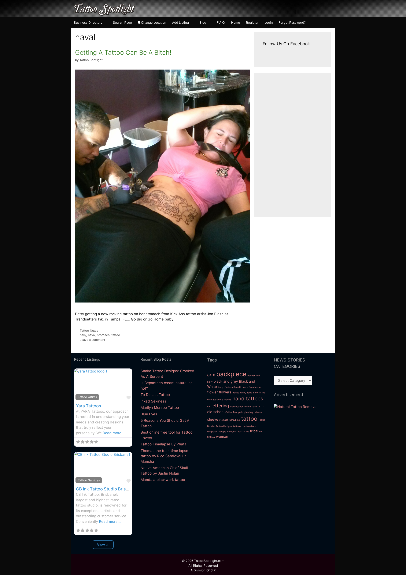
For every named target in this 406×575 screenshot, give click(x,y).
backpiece (231, 374)
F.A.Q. (221, 23)
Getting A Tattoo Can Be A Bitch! (123, 52)
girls (249, 392)
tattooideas (249, 426)
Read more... (114, 433)
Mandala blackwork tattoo (163, 480)
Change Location (153, 23)
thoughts (232, 431)
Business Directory (88, 23)
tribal (254, 431)
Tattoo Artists (87, 397)
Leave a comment (92, 339)
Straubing (234, 420)
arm (211, 374)
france (235, 392)
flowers (225, 392)
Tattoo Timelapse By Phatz (163, 444)
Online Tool (231, 412)
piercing (248, 412)
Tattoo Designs (224, 426)
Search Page (122, 23)
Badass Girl (253, 375)
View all (103, 544)
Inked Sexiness (153, 401)
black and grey (226, 381)
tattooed (237, 426)
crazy (245, 387)
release (258, 412)
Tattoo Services (89, 480)
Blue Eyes (149, 414)
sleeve (212, 419)
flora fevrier (255, 387)
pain (240, 412)
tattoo (115, 335)
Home (235, 23)
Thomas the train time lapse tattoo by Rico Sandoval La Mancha (164, 456)
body (221, 387)
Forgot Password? (292, 23)
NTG (261, 406)
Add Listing (180, 23)
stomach (103, 335)
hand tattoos (247, 399)
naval (91, 335)
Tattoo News (89, 330)
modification (236, 406)
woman (222, 436)
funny (243, 392)
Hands (227, 399)
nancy (247, 406)
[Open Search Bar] (330, 22)
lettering (220, 405)
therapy (222, 431)
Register (252, 23)
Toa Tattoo (243, 431)
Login (269, 23)
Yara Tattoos (88, 405)
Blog (202, 23)
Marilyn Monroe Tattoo (160, 407)
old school (215, 412)
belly (83, 335)
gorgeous (218, 399)
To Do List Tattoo (155, 395)
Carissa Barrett (233, 387)
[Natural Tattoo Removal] (295, 407)
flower (212, 392)
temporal (212, 431)
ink (208, 406)
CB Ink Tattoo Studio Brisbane (106, 488)
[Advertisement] (292, 145)
